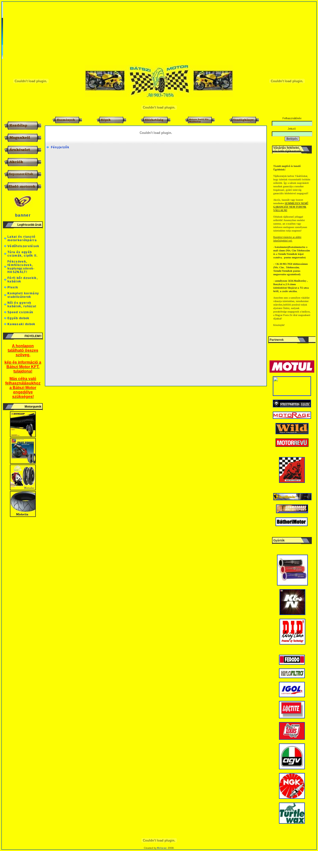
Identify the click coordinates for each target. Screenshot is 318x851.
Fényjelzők (59, 147)
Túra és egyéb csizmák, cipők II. (22, 253)
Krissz (162, 848)
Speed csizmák (20, 312)
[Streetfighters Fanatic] (292, 406)
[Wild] (292, 433)
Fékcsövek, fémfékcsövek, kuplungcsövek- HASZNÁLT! (21, 267)
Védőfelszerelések (23, 246)
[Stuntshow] (292, 499)
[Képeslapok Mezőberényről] (292, 394)
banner (23, 215)
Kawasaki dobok (21, 324)
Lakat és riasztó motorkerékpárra (22, 238)
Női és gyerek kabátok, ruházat (21, 304)
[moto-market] (292, 482)
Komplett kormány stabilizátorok (23, 295)
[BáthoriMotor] (292, 525)
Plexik (12, 287)
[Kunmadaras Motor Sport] (292, 512)
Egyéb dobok (18, 318)
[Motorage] (292, 418)
